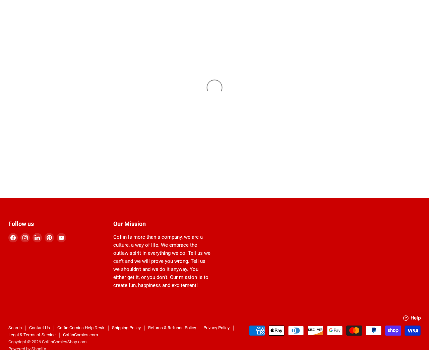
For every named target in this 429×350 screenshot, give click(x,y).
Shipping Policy (126, 327)
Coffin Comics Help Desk (81, 327)
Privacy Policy (216, 327)
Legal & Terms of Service (32, 334)
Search (15, 327)
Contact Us (39, 327)
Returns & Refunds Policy (172, 327)
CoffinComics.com (80, 334)
